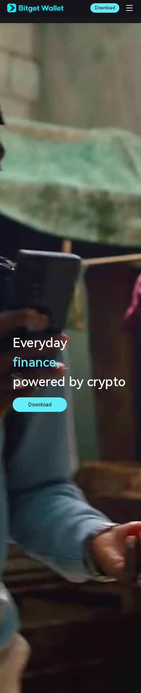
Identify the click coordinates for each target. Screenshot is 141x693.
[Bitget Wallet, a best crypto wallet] (35, 8)
